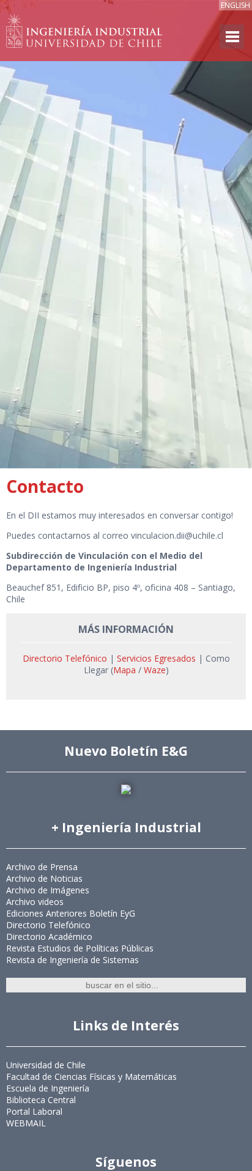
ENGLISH (235, 5)
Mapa (125, 670)
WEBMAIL (26, 1123)
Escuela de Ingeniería (47, 1088)
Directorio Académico (49, 936)
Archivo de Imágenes (47, 890)
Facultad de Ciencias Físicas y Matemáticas (91, 1076)
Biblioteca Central (41, 1100)
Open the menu (232, 36)
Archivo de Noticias (44, 878)
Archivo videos (35, 901)
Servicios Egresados (156, 658)
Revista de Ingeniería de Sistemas (72, 960)
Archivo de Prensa (42, 867)
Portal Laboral (34, 1111)
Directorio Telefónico (65, 658)
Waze (155, 670)
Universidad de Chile (46, 1065)
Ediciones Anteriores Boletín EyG (70, 913)
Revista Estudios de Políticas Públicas (80, 948)
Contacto (45, 486)
